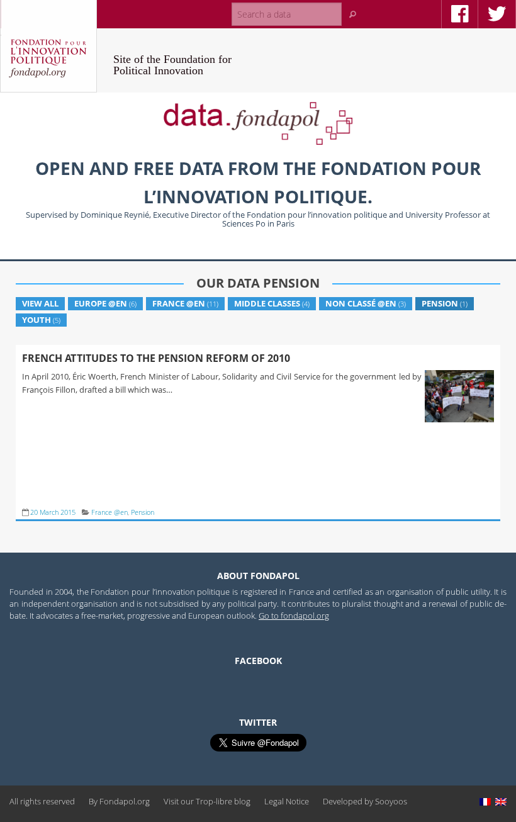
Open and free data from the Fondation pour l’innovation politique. (258, 182)
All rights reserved (42, 801)
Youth (36, 319)
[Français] (485, 801)
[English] (501, 801)
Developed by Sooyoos (365, 801)
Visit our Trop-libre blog (207, 801)
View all (40, 303)
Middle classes (267, 303)
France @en (178, 303)
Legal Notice (286, 801)
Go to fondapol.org (294, 616)
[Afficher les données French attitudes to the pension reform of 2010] (458, 422)
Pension (440, 303)
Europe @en (100, 303)
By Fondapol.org (119, 801)
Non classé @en (360, 303)
